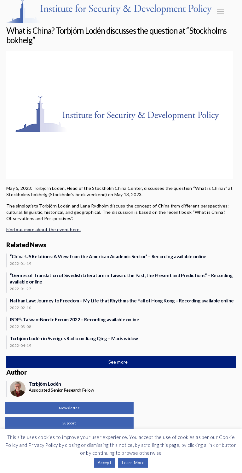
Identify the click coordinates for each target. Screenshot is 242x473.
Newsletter (69, 408)
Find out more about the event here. (43, 229)
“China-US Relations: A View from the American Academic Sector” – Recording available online (108, 256)
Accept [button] (104, 462)
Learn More (133, 462)
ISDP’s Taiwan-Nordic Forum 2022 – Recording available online (74, 319)
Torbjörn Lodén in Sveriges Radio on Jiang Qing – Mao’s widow (74, 338)
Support (69, 423)
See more (118, 362)
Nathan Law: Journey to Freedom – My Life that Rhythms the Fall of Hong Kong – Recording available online (122, 300)
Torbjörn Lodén (45, 384)
